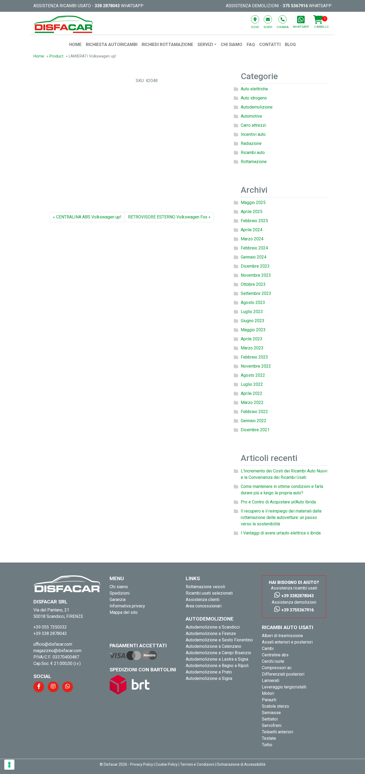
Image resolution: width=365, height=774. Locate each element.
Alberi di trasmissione (282, 635)
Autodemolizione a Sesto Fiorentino (219, 639)
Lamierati (270, 680)
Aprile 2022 (251, 393)
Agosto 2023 (253, 302)
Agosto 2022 (253, 375)
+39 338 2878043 (50, 633)
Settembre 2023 (256, 293)
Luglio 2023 (252, 311)
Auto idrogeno (254, 98)
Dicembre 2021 (255, 429)
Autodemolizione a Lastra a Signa (217, 659)
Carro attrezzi (253, 125)
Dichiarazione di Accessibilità (241, 764)
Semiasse (271, 712)
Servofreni (271, 725)
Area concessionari (204, 606)
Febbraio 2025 (254, 220)
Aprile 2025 (251, 211)
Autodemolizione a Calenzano (213, 646)
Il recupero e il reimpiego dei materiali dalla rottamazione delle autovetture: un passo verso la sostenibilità (281, 517)
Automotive (251, 116)
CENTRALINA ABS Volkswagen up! (88, 217)
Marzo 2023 (252, 348)
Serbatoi (270, 719)
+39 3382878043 (297, 595)
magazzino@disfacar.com (57, 650)
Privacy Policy (141, 764)
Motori (268, 693)
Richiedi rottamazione (167, 44)
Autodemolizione (257, 107)
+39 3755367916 (297, 610)
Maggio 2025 (253, 202)
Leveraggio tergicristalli (284, 687)
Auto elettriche (254, 88)
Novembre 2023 (256, 275)
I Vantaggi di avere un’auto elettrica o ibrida (281, 533)
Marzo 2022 (252, 402)
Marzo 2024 (252, 238)
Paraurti (269, 699)
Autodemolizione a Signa (209, 678)
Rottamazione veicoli (205, 586)
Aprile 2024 (251, 229)
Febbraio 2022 (254, 411)
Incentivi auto (253, 134)
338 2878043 (107, 5)
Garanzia (118, 599)
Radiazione (251, 143)
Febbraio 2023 (254, 357)
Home (75, 44)
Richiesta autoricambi (111, 44)
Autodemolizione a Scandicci (213, 627)
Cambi (268, 648)
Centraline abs (275, 654)
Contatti (270, 44)
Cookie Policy (167, 764)
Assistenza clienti (202, 599)
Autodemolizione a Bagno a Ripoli (217, 665)
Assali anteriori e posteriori (287, 642)
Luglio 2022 (252, 384)
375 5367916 (295, 5)
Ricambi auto (253, 152)
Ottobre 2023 (253, 284)
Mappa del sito (124, 612)
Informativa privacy (127, 606)
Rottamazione (254, 161)
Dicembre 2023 (255, 266)
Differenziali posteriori (283, 674)
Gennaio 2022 (253, 420)
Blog (290, 44)
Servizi (205, 44)
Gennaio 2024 (253, 257)
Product (56, 56)
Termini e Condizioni (197, 764)
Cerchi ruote (273, 661)
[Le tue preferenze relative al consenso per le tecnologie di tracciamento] (9, 765)
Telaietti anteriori (277, 731)
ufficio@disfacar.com (52, 644)
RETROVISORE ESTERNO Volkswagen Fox (167, 217)
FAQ (251, 44)
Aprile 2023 (251, 338)
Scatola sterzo (275, 706)
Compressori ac (277, 667)
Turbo (267, 744)
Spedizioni (120, 593)
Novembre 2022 (256, 366)
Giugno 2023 (252, 320)
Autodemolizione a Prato (209, 672)
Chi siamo (231, 44)
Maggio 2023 (253, 329)
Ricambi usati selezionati (209, 593)
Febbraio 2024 (254, 248)
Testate (269, 738)
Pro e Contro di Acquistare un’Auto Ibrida (278, 502)
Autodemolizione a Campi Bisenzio (218, 652)
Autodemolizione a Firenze (211, 633)
